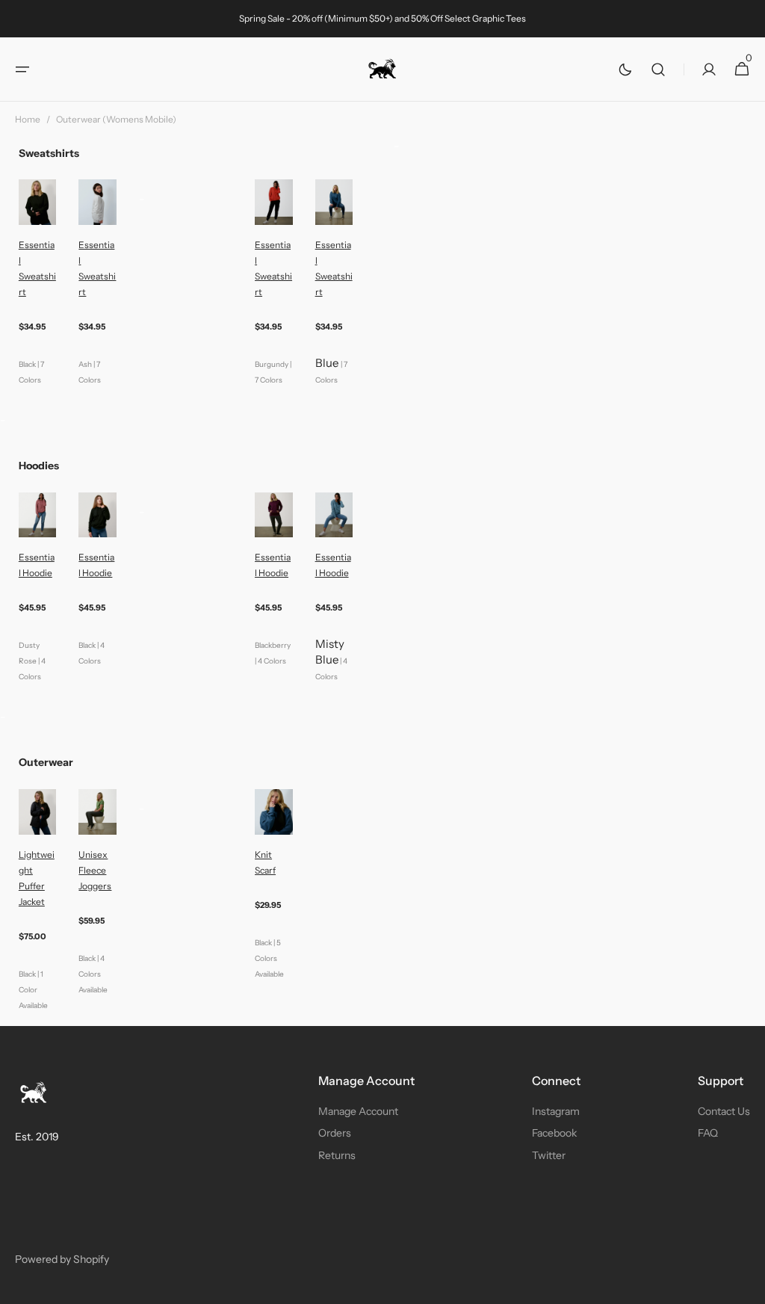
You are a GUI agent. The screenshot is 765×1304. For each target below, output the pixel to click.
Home (27, 119)
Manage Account (358, 1111)
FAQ (708, 1133)
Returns (337, 1155)
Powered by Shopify (62, 1259)
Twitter (549, 1155)
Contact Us (724, 1111)
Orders (334, 1133)
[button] (22, 69)
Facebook (554, 1133)
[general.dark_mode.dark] (625, 69)
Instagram (556, 1111)
